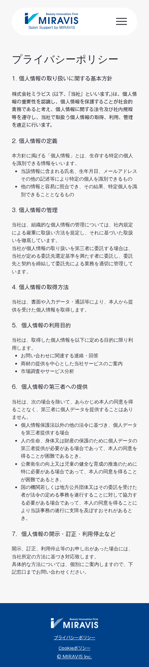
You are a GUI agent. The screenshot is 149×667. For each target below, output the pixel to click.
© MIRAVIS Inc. (74, 656)
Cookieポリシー (74, 648)
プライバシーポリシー (74, 637)
